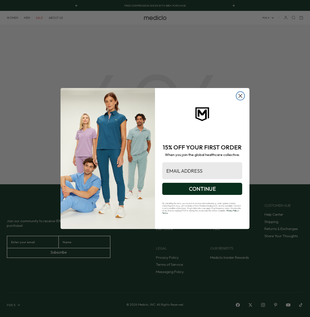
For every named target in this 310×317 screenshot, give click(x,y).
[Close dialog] (240, 96)
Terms (165, 213)
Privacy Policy (232, 210)
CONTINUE (202, 188)
